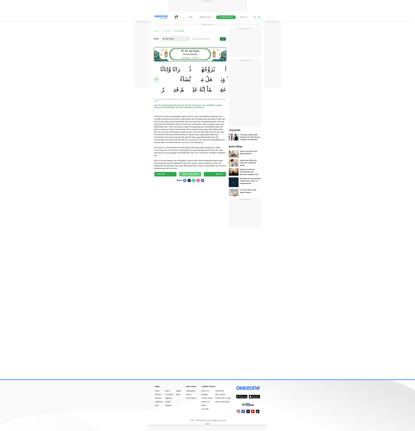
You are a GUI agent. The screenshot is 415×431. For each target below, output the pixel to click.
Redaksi (204, 394)
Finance (158, 394)
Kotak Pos (205, 402)
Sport (167, 391)
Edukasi (168, 405)
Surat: (156, 39)
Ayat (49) (161, 174)
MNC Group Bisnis (222, 402)
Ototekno (169, 394)
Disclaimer (219, 391)
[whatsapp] (194, 181)
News (157, 391)
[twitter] (248, 411)
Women (158, 398)
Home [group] (190, 17)
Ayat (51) (219, 174)
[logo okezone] (248, 388)
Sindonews (190, 391)
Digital (178, 391)
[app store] (254, 396)
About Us (205, 391)
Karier (203, 405)
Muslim (168, 402)
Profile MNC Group (223, 398)
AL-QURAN (179, 31)
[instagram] (238, 411)
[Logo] (176, 17)
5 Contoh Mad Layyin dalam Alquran (248, 191)
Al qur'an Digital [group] (226, 17)
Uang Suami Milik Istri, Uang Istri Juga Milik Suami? (248, 163)
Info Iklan (205, 409)
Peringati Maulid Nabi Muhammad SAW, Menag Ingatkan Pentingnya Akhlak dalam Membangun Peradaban (250, 137)
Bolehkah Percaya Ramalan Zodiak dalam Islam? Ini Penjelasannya (250, 181)
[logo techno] (161, 17)
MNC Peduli (220, 394)
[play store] (241, 396)
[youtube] (253, 411)
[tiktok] (257, 411)
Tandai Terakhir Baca (190, 174)
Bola (157, 405)
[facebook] (243, 411)
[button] (247, 17)
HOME (156, 31)
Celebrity (159, 402)
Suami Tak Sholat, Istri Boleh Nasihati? (248, 153)
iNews (188, 394)
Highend (168, 398)
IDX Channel (191, 398)
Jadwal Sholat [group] (205, 17)
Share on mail (198, 181)
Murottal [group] (244, 17)
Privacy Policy (207, 398)
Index (178, 394)
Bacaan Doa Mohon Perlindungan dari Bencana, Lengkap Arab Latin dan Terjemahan (249, 172)
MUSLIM (167, 31)
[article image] (234, 137)
